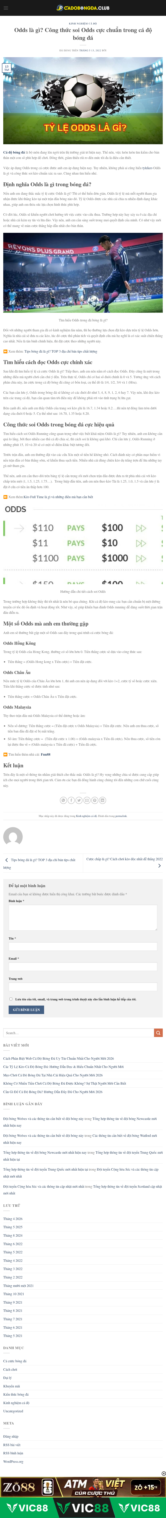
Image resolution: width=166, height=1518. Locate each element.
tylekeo (147, 167)
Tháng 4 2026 (12, 1218)
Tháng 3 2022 (12, 1268)
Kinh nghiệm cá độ (83, 23)
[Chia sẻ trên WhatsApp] (63, 800)
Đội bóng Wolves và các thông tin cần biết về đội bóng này (43, 1118)
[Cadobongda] (83, 8)
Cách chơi (10, 1369)
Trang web (15, 978)
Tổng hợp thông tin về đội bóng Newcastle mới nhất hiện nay (45, 1152)
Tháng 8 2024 (12, 1235)
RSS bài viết (11, 1444)
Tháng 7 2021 (12, 1319)
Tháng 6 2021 (12, 1327)
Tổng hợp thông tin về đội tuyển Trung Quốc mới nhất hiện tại (45, 1169)
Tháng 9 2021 (12, 1302)
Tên (12, 938)
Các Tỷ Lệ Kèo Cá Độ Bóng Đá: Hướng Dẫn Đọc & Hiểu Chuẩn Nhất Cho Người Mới (63, 1066)
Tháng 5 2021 (12, 1335)
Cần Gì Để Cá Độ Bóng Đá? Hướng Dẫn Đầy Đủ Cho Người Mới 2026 (52, 1091)
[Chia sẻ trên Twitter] (79, 800)
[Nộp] (158, 1033)
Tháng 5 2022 (12, 1252)
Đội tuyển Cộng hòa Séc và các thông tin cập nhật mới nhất (43, 1186)
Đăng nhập (10, 1436)
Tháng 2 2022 (12, 1277)
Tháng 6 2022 (12, 1243)
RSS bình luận (13, 1453)
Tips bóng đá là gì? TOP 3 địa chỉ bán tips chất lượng (60, 351)
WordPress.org (13, 1461)
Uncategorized (13, 1411)
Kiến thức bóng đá (16, 1394)
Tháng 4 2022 (12, 1260)
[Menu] (5, 8)
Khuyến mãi (11, 1386)
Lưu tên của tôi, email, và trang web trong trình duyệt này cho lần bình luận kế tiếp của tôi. (75, 999)
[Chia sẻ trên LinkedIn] (102, 800)
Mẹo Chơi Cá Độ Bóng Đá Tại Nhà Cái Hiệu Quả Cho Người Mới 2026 (53, 1075)
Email (14, 958)
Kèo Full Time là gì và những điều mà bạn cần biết (58, 496)
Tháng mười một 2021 (18, 1285)
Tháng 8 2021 (12, 1310)
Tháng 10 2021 (13, 1293)
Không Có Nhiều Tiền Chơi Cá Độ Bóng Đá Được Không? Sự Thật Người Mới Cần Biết (64, 1083)
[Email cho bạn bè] (87, 800)
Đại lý (7, 1377)
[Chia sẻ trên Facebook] (71, 800)
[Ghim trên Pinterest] (94, 800)
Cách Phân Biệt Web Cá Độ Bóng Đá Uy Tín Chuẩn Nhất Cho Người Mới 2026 (58, 1058)
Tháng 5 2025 (12, 1227)
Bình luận (16, 901)
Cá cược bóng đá (14, 1361)
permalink (121, 816)
